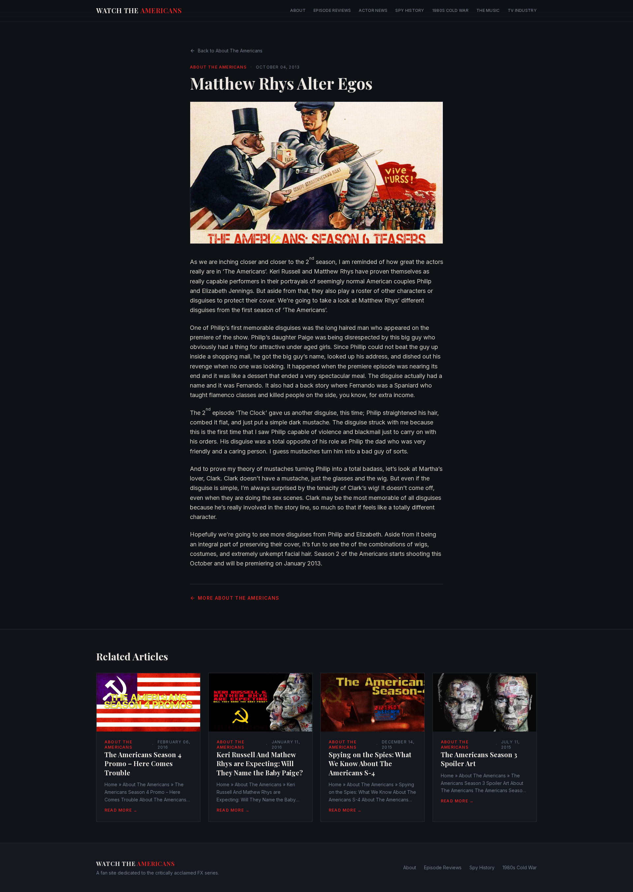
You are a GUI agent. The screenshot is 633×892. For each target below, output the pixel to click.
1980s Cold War (450, 10)
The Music (488, 10)
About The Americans (218, 67)
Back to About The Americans (230, 50)
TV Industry (522, 10)
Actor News (373, 10)
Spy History (409, 10)
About (298, 10)
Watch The (139, 10)
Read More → (121, 810)
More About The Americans (239, 598)
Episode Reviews (332, 10)
